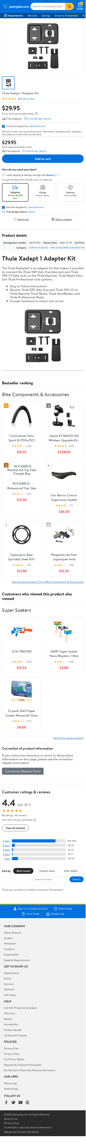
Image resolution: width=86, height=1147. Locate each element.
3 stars (6, 849)
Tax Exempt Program (15, 1035)
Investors (9, 949)
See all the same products (68, 738)
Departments (15, 15)
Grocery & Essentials (66, 15)
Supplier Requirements (16, 960)
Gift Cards (10, 995)
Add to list (23, 219)
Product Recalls (13, 1030)
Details (31, 211)
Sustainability (11, 954)
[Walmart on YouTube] (20, 1102)
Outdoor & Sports (38, 247)
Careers (8, 938)
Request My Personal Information (22, 1065)
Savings (46, 15)
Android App (11, 1088)
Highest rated (47, 871)
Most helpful (71, 871)
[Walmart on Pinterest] (27, 1102)
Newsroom (10, 943)
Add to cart (43, 158)
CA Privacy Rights (14, 1059)
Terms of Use (11, 1048)
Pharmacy (9, 1013)
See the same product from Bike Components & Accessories (48, 582)
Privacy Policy (12, 1054)
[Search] (69, 6)
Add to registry (63, 219)
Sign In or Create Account (32, 908)
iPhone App (10, 1083)
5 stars (6, 840)
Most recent (23, 871)
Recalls (8, 1019)
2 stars (6, 854)
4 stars (6, 845)
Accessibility (11, 1024)
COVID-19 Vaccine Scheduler (20, 1008)
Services (32, 15)
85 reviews (29, 98)
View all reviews (15, 828)
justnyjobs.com (37, 126)
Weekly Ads (57, 914)
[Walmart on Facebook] (6, 1102)
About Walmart (12, 932)
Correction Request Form (22, 771)
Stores (7, 978)
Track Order (33, 914)
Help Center (65, 908)
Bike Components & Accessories (67, 247)
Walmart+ (9, 989)
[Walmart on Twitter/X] (13, 1102)
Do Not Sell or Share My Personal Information (29, 1070)
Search (76, 879)
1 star (7, 858)
